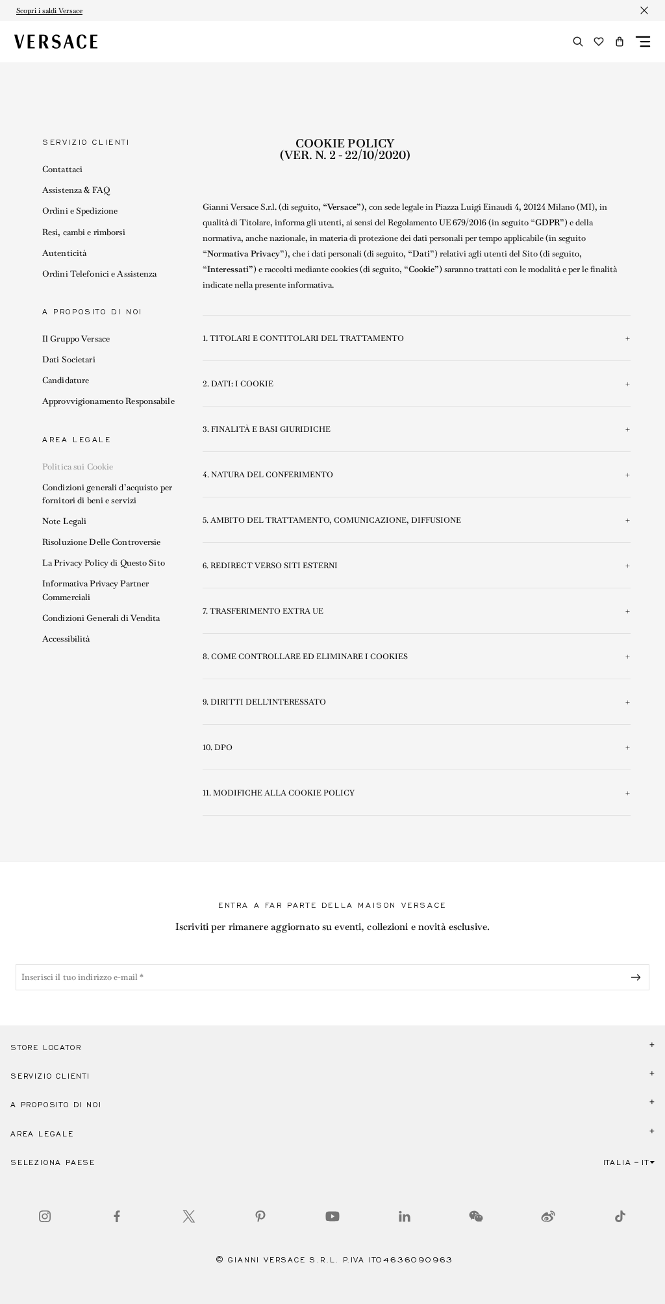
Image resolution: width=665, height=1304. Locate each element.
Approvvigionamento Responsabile (108, 401)
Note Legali (64, 521)
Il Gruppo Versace (76, 338)
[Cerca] (578, 41)
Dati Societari (68, 359)
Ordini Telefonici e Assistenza (99, 273)
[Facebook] (117, 1216)
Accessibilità (66, 638)
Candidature (65, 380)
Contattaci (62, 169)
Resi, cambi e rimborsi (83, 232)
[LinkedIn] (404, 1216)
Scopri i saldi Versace (49, 10)
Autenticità (64, 252)
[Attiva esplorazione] (643, 41)
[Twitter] (189, 1216)
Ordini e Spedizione (80, 210)
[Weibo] (548, 1216)
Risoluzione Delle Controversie (101, 541)
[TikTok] (620, 1216)
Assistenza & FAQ (76, 189)
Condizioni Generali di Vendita (101, 617)
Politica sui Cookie (77, 466)
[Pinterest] (260, 1216)
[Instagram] (45, 1216)
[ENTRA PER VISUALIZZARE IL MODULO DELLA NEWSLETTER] (638, 977)
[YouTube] (332, 1216)
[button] (619, 41)
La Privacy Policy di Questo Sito (103, 562)
